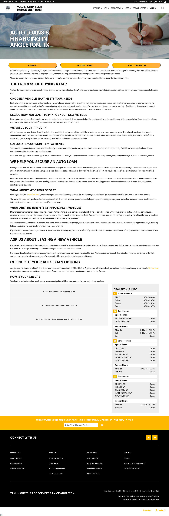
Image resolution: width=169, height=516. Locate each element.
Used (127, 8)
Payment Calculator (136, 65)
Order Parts (53, 463)
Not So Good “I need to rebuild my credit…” (58, 319)
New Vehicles (15, 458)
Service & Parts (139, 8)
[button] (162, 8)
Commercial (116, 8)
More (152, 8)
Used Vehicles (16, 463)
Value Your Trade (84, 65)
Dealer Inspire (154, 499)
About (126, 458)
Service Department (57, 468)
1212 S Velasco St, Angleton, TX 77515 (147, 2)
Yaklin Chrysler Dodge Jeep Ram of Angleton (144, 496)
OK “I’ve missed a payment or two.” (58, 305)
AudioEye (156, 491)
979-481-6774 (149, 306)
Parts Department (56, 474)
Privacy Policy (146, 491)
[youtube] (155, 437)
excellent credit (34, 195)
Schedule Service (56, 458)
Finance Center (93, 458)
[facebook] (148, 437)
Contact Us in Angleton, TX (135, 463)
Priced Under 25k (17, 468)
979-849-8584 (149, 297)
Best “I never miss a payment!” (58, 291)
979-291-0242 (149, 303)
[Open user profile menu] (165, 2)
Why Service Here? (132, 468)
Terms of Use (135, 491)
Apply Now (32, 65)
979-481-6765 (149, 300)
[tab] (59, 291)
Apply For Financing (94, 463)
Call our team (153, 268)
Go (101, 425)
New (105, 8)
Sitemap (125, 491)
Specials (96, 8)
